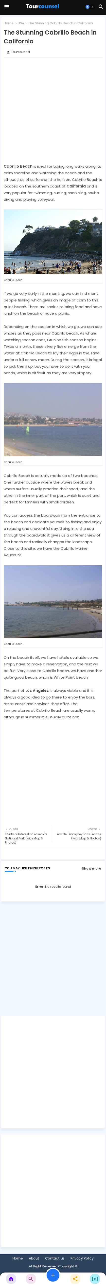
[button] (90, 6)
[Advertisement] (53, 110)
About (34, 1258)
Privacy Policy (82, 1258)
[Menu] (6, 6)
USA (21, 23)
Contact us (55, 1258)
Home (9, 23)
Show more (91, 868)
